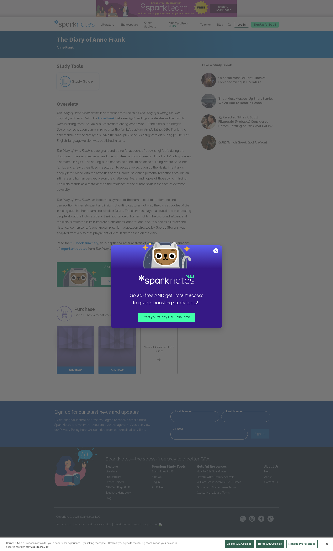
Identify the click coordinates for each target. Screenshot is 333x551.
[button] (216, 251)
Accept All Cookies (239, 543)
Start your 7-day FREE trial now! (166, 317)
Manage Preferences (301, 543)
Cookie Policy (39, 546)
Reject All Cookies (270, 543)
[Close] (327, 544)
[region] (166, 544)
